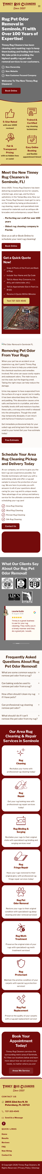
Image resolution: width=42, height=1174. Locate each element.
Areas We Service (21, 1070)
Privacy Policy (24, 1168)
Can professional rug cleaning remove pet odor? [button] (17, 706)
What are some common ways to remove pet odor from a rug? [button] (19, 674)
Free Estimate (12, 440)
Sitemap (35, 1168)
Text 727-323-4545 (16, 301)
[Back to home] (19, 6)
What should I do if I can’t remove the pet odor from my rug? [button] (20, 717)
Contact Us (10, 526)
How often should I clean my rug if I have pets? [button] (18, 696)
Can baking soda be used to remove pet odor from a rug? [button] (16, 685)
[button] (39, 6)
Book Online (11, 91)
